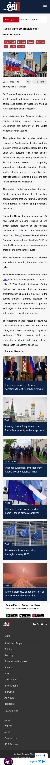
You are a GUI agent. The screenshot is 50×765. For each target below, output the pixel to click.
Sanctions (40, 42)
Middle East (10, 679)
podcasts (9, 703)
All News (9, 697)
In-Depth (9, 691)
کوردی (7, 732)
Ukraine (21, 47)
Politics (8, 649)
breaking (21, 42)
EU (6, 47)
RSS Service (11, 744)
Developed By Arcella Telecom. (25, 754)
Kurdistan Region (13, 643)
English (8, 726)
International (10, 42)
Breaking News (11, 19)
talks (13, 47)
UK (20, 235)
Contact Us (10, 738)
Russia (30, 42)
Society (8, 667)
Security (8, 655)
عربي (7, 720)
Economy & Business (15, 661)
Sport (7, 673)
